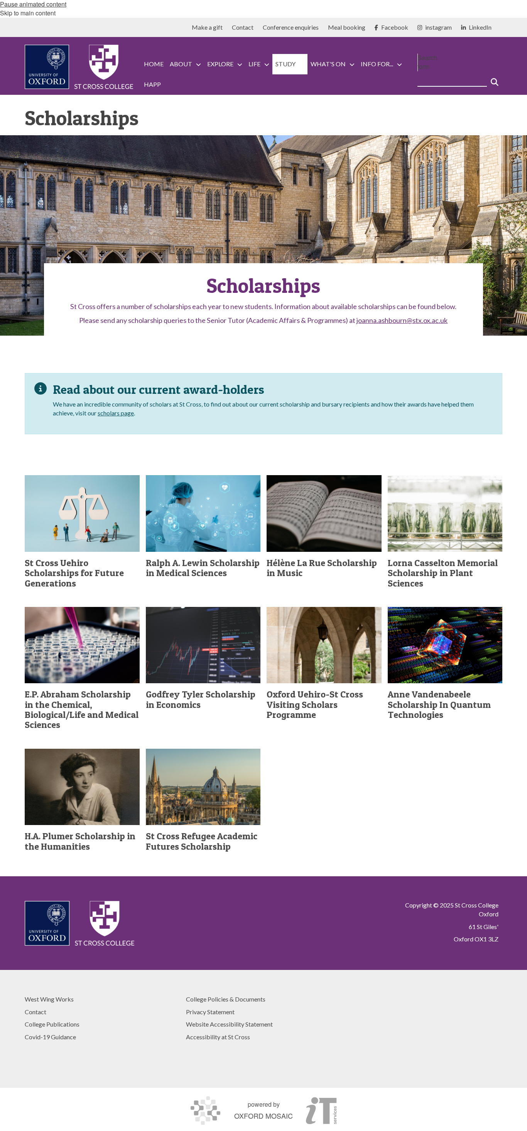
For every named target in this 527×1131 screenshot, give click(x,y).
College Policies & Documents (225, 999)
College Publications (52, 1024)
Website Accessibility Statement (229, 1024)
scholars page (116, 413)
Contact (35, 1011)
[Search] (494, 79)
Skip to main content (28, 12)
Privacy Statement (210, 1011)
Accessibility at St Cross (218, 1036)
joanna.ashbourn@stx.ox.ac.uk (402, 320)
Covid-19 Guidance (50, 1036)
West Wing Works (49, 999)
